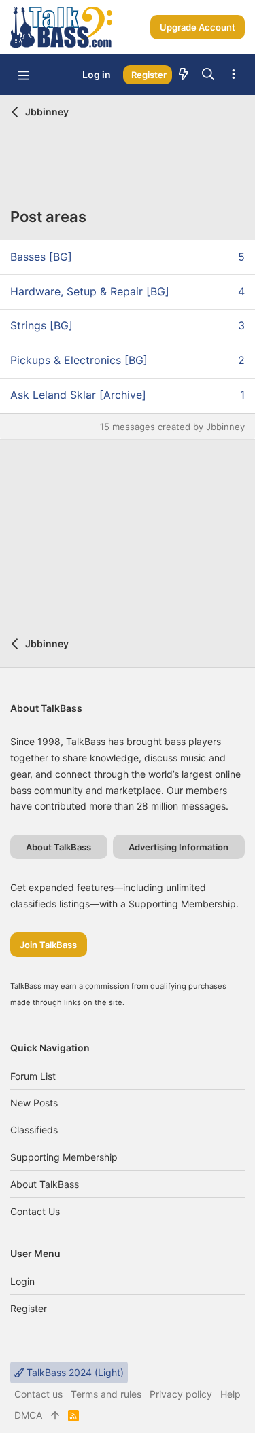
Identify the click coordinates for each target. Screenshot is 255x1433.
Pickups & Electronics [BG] (79, 360)
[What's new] (183, 74)
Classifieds (34, 1130)
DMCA (28, 1415)
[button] (23, 74)
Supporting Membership (64, 1157)
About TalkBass (44, 1184)
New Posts (34, 1102)
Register (28, 1308)
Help (230, 1394)
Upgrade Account (197, 27)
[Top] (55, 1415)
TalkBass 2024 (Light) (74, 1372)
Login (22, 1281)
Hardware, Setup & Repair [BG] (89, 291)
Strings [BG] (41, 325)
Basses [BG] (41, 257)
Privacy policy (181, 1394)
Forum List (33, 1076)
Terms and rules (106, 1394)
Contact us (35, 1211)
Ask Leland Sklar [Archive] (78, 394)
